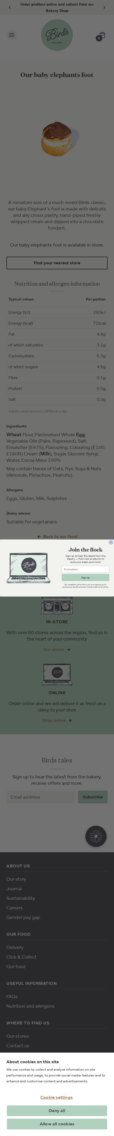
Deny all (57, 1110)
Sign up (85, 577)
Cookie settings (56, 1097)
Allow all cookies (57, 1123)
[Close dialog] (111, 542)
